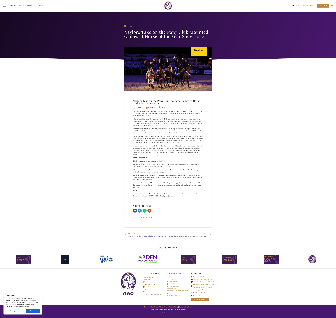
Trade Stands (148, 287)
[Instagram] (128, 293)
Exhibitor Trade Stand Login (152, 294)
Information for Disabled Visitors (178, 290)
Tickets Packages (173, 281)
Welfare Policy (173, 307)
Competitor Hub (31, 6)
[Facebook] (124, 293)
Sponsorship (148, 282)
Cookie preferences (16, 311)
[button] (135, 211)
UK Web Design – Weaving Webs (168, 312)
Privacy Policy (163, 307)
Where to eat (172, 288)
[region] (23, 303)
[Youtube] (132, 293)
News (130, 26)
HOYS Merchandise (150, 292)
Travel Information (173, 286)
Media (146, 289)
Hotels (21, 6)
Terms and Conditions (151, 307)
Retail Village (172, 284)
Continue (33, 311)
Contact (170, 293)
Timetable (42, 6)
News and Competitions (151, 284)
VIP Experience (13, 6)
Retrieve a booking (174, 295)
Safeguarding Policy (185, 307)
